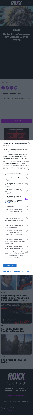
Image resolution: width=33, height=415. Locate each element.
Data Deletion (7, 271)
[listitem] (16, 174)
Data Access (16, 271)
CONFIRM (10, 265)
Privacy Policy (26, 271)
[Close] (29, 143)
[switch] (26, 178)
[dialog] (16, 207)
